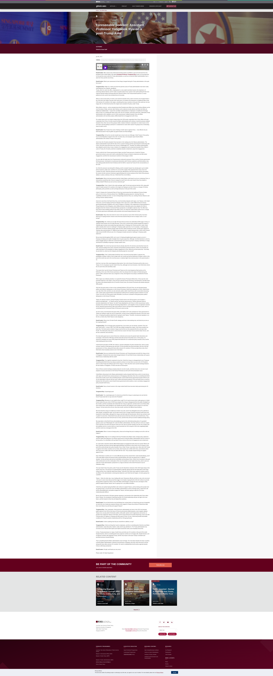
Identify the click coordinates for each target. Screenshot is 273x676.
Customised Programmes (129, 652)
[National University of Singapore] (174, 2)
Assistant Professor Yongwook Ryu (126, 74)
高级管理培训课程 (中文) (129, 654)
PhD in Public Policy (100, 664)
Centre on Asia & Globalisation (151, 652)
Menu (108, 1)
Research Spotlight (155, 6)
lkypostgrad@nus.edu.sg (131, 629)
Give (154, 1)
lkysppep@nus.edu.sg (131, 630)
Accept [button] (174, 672)
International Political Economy (128, 60)
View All (136, 609)
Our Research (168, 650)
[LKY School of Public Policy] (100, 2)
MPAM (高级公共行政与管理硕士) (103, 662)
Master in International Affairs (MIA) (104, 653)
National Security (138, 60)
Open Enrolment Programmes (130, 650)
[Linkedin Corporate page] (171, 622)
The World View (103, 10)
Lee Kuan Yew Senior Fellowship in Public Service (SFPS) (107, 650)
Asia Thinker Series (138, 6)
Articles (112, 6)
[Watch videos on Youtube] (167, 622)
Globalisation (111, 60)
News (166, 661)
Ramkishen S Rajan (130, 603)
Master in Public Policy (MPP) (103, 656)
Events (166, 663)
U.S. (144, 60)
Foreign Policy (104, 60)
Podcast (124, 6)
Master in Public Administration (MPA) (104, 659)
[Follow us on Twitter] (164, 622)
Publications (168, 652)
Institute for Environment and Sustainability (151, 657)
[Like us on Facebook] (160, 622)
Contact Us (161, 1)
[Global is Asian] (101, 6)
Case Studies (168, 654)
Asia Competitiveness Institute (152, 650)
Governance (118, 60)
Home (97, 10)
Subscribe (163, 634)
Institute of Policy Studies (150, 654)
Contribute (172, 634)
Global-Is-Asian (168, 666)
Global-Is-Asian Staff (101, 49)
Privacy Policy (159, 672)
